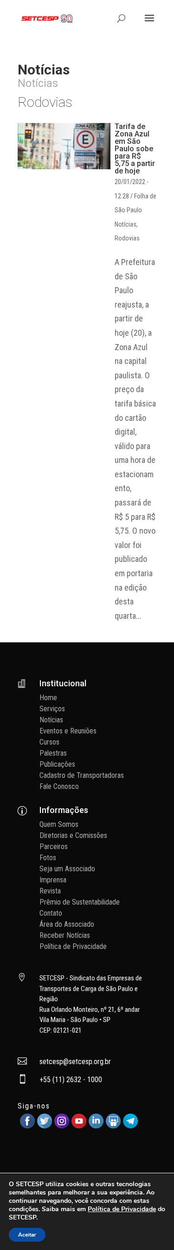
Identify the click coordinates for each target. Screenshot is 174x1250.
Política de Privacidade (73, 946)
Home (48, 697)
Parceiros (53, 846)
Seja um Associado (67, 868)
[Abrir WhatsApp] (151, 1227)
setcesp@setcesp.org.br (75, 1061)
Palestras (53, 753)
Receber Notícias (64, 935)
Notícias (125, 224)
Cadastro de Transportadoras (81, 775)
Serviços (52, 708)
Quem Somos (58, 824)
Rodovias (127, 238)
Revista (50, 891)
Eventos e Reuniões (68, 731)
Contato (50, 913)
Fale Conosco (59, 786)
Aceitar (27, 1234)
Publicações (57, 764)
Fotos (47, 857)
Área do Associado (66, 924)
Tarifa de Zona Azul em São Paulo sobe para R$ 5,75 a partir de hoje (135, 148)
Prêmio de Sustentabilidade (79, 902)
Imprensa (52, 879)
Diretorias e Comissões (73, 835)
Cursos (49, 742)
